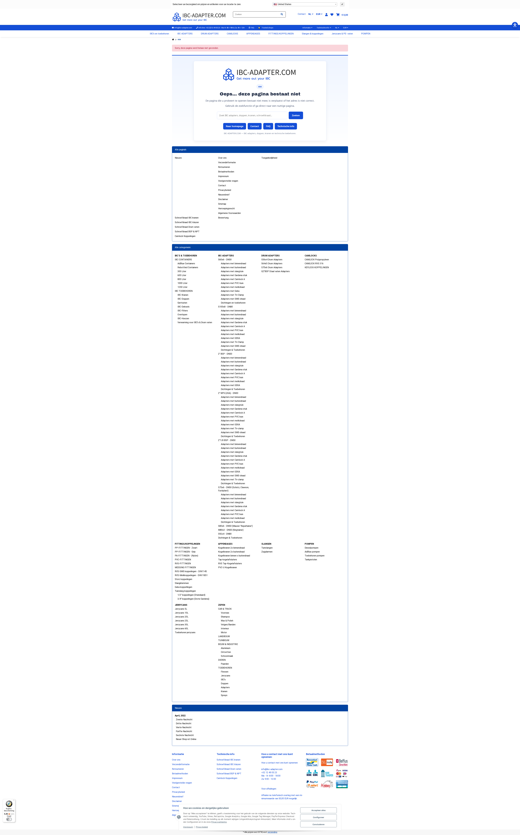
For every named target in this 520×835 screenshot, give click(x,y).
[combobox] (304, 4)
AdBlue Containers (186, 263)
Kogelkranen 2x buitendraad (231, 551)
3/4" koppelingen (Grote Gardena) (193, 599)
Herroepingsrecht (226, 208)
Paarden (225, 664)
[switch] (9, 819)
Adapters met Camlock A (233, 279)
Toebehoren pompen (314, 555)
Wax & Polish (227, 620)
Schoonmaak (227, 656)
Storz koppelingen (183, 579)
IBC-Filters (183, 310)
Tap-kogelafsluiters (227, 559)
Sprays (224, 695)
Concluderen (319, 824)
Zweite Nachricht (184, 719)
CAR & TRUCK (225, 609)
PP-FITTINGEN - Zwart (186, 548)
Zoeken (296, 115)
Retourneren (224, 167)
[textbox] (305, 4)
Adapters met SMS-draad (233, 299)
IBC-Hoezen (183, 318)
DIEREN (222, 660)
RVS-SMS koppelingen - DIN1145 (191, 571)
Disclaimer (223, 199)
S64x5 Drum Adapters (271, 263)
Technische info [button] (285, 126)
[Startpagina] (173, 39)
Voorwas (225, 613)
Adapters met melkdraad (233, 287)
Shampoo (225, 616)
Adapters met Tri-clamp (232, 428)
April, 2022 (180, 715)
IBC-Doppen (183, 299)
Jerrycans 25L (181, 620)
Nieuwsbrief (224, 194)
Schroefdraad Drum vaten (187, 227)
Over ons (222, 158)
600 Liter (182, 275)
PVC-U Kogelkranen (227, 567)
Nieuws (178, 158)
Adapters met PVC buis (232, 330)
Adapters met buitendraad (233, 267)
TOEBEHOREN (225, 668)
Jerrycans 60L (181, 628)
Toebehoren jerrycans (185, 632)
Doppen (224, 683)
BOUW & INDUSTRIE (228, 644)
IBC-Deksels (183, 306)
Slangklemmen (182, 583)
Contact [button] (254, 126)
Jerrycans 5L (181, 609)
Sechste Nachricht (185, 735)
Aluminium (225, 648)
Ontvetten (226, 652)
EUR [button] (318, 14)
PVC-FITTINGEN (183, 559)
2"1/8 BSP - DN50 (226, 440)
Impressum (188, 827)
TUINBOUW (223, 640)
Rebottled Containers (188, 267)
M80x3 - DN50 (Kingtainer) (230, 530)
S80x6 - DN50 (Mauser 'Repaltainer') (235, 526)
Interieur (225, 628)
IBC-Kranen (183, 295)
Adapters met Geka (230, 291)
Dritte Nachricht (183, 723)
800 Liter (182, 279)
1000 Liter (182, 283)
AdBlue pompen (312, 551)
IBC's (223, 679)
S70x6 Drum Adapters (271, 267)
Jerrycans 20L (181, 616)
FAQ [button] (268, 126)
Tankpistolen (311, 559)
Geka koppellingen (183, 587)
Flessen (224, 671)
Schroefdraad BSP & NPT (187, 231)
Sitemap (222, 204)
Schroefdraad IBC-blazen (187, 222)
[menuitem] (159, 33)
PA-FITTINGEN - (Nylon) (186, 555)
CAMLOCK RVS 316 (314, 263)
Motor (224, 632)
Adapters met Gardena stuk (234, 275)
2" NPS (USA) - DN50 (228, 393)
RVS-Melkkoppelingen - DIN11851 (191, 575)
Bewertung (223, 217)
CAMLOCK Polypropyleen (317, 259)
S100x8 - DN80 (225, 306)
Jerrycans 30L (181, 624)
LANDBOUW (224, 636)
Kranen (224, 691)
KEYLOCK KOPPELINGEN (317, 267)
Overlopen (182, 314)
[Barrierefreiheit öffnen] (515, 25)
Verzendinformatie (227, 162)
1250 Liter (182, 287)
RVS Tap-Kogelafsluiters (230, 563)
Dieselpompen (311, 548)
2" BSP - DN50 (225, 354)
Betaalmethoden (226, 171)
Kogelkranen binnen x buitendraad (234, 555)
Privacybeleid (202, 827)
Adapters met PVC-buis (232, 283)
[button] (326, 14)
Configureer (318, 817)
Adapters (225, 687)
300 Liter (182, 271)
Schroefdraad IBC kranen (187, 217)
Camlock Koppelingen (185, 236)
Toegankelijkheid (269, 158)
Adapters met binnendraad (233, 263)
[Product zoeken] (282, 14)
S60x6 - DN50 (225, 259)
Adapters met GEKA (230, 338)
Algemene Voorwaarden (229, 213)
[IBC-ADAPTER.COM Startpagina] (199, 16)
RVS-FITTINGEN (183, 563)
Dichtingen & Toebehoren (233, 350)
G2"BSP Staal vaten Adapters (275, 271)
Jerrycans (225, 675)
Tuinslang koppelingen (185, 591)
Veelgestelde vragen (228, 181)
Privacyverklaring (219, 822)
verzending (272, 832)
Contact (222, 185)
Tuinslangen (267, 548)
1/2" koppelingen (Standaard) (191, 595)
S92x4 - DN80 (225, 534)
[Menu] (13, 800)
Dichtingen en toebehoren (233, 302)
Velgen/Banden (228, 624)
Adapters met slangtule (232, 271)
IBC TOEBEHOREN (184, 291)
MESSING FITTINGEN (185, 567)
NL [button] (310, 14)
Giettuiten (182, 302)
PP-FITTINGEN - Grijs (185, 551)
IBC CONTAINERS (183, 259)
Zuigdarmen (266, 551)
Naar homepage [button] (234, 126)
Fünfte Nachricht (184, 731)
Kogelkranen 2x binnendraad (231, 548)
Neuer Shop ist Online (186, 739)
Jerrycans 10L (181, 613)
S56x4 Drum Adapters (271, 259)
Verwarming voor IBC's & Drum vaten (195, 322)
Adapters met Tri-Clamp (232, 295)
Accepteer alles (318, 810)
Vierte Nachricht (183, 727)
